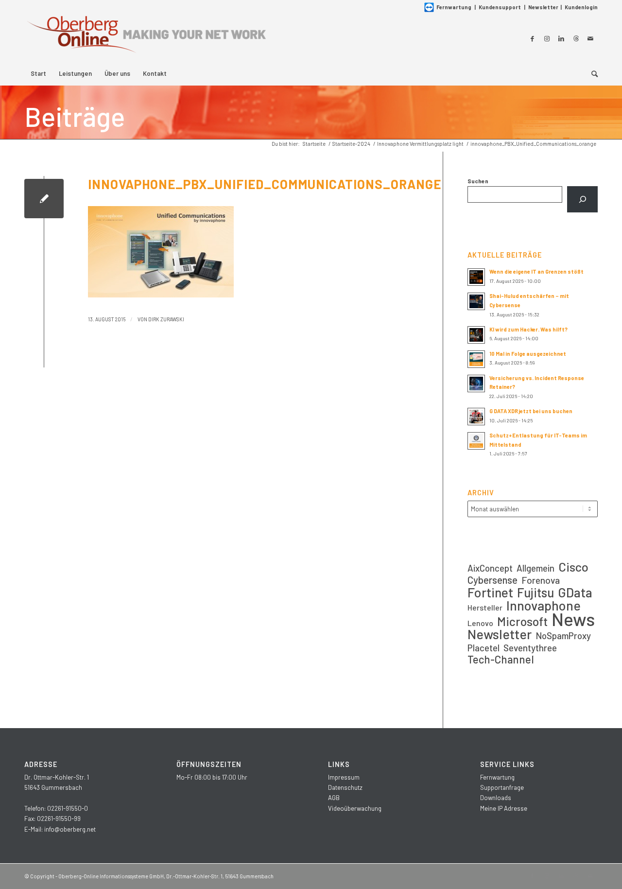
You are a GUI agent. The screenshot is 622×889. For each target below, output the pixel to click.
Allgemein (535, 568)
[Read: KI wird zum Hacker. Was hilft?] (476, 335)
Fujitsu (535, 592)
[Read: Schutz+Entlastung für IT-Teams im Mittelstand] (476, 441)
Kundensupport (500, 7)
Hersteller (484, 607)
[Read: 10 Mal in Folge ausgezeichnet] (476, 359)
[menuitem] (38, 73)
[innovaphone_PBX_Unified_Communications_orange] (44, 198)
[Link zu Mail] (590, 38)
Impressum (344, 777)
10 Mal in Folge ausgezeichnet (527, 353)
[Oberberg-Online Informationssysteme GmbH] (145, 38)
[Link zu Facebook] (532, 38)
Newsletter (543, 7)
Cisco (573, 566)
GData (575, 592)
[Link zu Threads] (576, 38)
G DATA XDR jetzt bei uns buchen (530, 411)
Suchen (477, 180)
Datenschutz (345, 787)
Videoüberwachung (354, 808)
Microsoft (522, 621)
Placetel (483, 648)
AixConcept (490, 568)
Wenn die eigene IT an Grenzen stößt (536, 271)
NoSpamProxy (563, 635)
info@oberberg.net (70, 829)
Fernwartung (453, 7)
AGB (334, 798)
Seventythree (530, 648)
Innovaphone (543, 605)
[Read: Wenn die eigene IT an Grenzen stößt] (476, 277)
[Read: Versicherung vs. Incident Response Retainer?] (476, 383)
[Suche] (591, 73)
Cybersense (492, 580)
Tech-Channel (500, 659)
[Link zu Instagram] (546, 38)
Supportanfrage (502, 787)
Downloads (495, 798)
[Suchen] (582, 199)
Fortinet (490, 592)
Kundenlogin (581, 7)
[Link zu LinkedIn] (561, 38)
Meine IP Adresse (503, 808)
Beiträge (74, 116)
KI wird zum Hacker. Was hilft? (528, 329)
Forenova (540, 580)
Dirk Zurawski (166, 319)
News (573, 619)
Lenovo (480, 623)
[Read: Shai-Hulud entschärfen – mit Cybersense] (476, 301)
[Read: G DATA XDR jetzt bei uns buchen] (476, 416)
